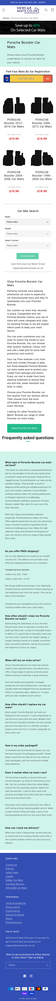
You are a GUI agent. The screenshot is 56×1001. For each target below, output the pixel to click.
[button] (3, 10)
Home (6, 18)
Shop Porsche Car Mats (24, 428)
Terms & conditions (16, 903)
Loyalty (9, 876)
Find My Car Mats (28, 256)
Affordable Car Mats (16, 888)
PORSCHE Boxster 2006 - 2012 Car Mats (42, 123)
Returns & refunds (15, 915)
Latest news (12, 872)
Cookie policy (13, 911)
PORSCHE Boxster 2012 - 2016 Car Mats (14, 123)
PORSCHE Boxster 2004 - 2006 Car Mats (14, 175)
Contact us (11, 865)
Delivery (10, 868)
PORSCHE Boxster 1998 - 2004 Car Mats (42, 175)
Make (7, 217)
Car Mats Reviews (15, 884)
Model (8, 228)
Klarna (9, 918)
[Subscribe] (47, 965)
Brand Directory (14, 922)
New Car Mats (31, 999)
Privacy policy (13, 907)
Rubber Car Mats (14, 880)
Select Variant (12, 240)
